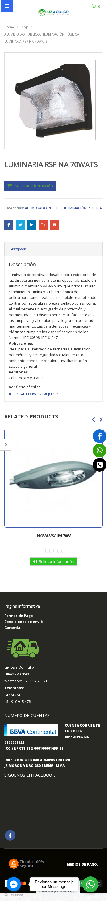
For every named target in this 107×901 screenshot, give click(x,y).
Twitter (20, 225)
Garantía (12, 627)
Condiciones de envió (23, 621)
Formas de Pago (18, 615)
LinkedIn (31, 225)
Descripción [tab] (17, 249)
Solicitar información (34, 186)
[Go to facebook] (14, 884)
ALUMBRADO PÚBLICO (43, 208)
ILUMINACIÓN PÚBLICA (83, 208)
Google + (43, 225)
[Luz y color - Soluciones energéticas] (53, 12)
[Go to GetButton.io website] (14, 895)
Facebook (8, 225)
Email (54, 225)
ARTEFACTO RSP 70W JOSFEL (34, 393)
